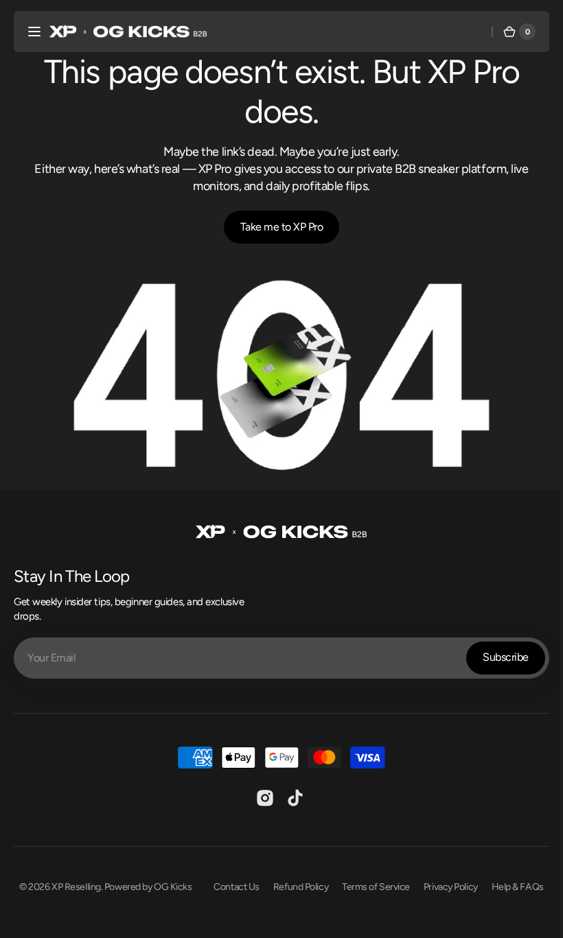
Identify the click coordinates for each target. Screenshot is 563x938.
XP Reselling (71, 882)
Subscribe (495, 652)
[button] (34, 31)
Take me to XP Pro (276, 226)
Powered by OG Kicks (142, 882)
